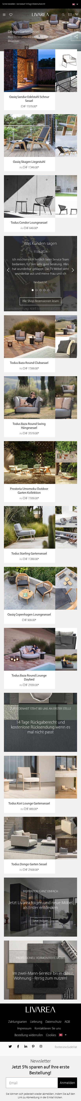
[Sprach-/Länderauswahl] (75, 4)
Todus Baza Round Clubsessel (29, 363)
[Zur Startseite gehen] (41, 14)
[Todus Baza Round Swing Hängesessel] (42, 397)
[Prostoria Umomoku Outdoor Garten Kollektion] (42, 462)
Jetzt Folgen (40, 921)
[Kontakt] (70, 14)
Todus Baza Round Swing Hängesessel (29, 426)
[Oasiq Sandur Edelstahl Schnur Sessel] (42, 70)
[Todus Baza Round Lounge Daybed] (42, 649)
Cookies (51, 1035)
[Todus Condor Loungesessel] (42, 196)
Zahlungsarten (17, 1022)
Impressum (24, 1028)
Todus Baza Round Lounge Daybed (29, 677)
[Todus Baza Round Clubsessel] (42, 336)
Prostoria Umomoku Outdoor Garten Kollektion (29, 490)
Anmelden (67, 1082)
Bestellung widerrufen (29, 1035)
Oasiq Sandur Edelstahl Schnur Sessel (29, 99)
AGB (67, 1022)
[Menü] (4, 14)
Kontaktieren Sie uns (48, 1028)
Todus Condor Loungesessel (29, 222)
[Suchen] (63, 14)
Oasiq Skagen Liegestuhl (29, 162)
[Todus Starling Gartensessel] (42, 527)
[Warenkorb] (77, 14)
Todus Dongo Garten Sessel (29, 864)
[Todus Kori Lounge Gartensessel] (42, 777)
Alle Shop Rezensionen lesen (40, 301)
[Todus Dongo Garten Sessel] (42, 838)
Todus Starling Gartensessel (29, 553)
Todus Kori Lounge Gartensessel (29, 803)
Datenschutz (53, 1022)
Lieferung (36, 1022)
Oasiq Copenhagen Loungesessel (29, 614)
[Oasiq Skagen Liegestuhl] (42, 135)
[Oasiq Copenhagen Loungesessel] (42, 588)
